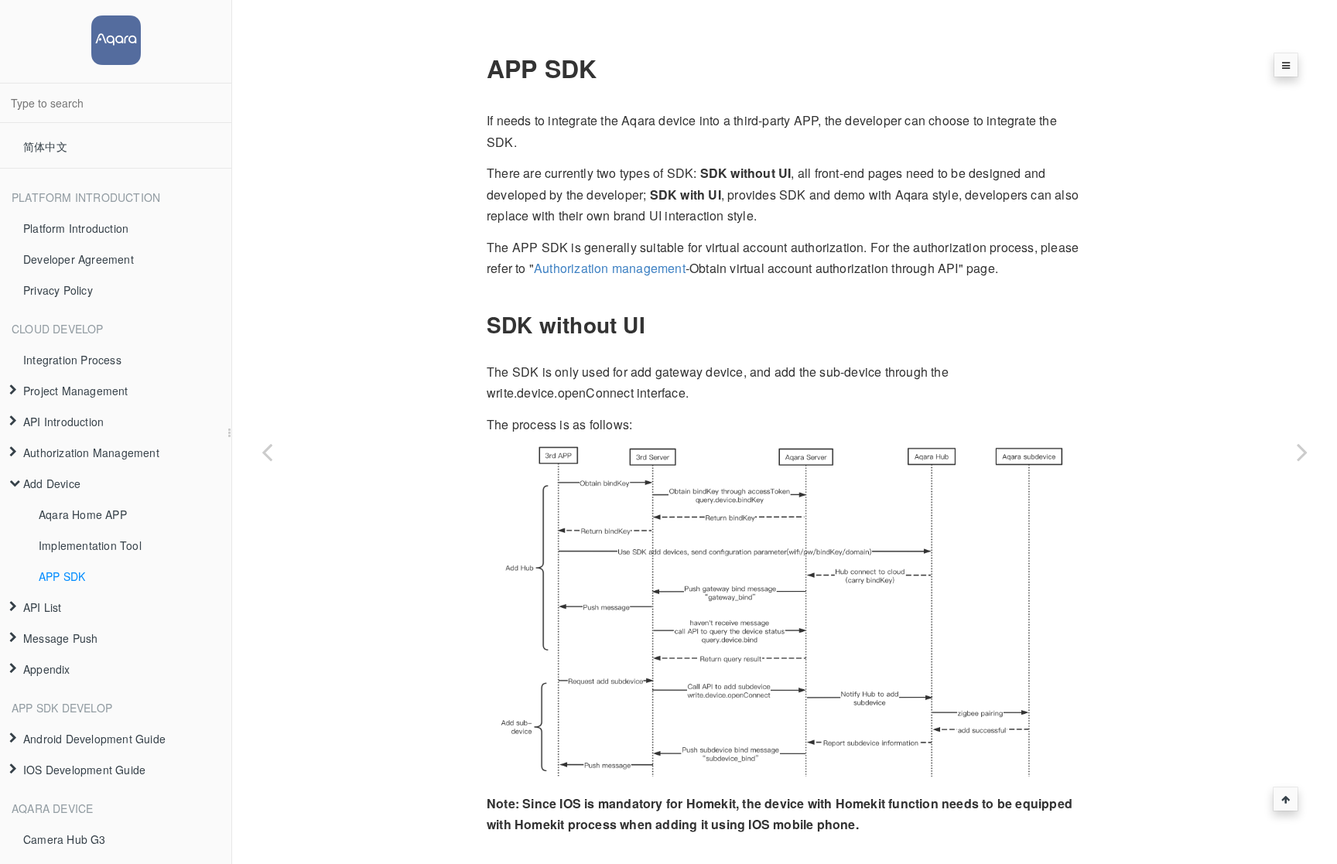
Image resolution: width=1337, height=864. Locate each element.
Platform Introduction (75, 228)
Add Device (51, 483)
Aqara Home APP (83, 514)
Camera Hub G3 (64, 839)
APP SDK (62, 576)
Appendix (46, 669)
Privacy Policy (58, 290)
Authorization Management (91, 452)
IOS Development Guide (84, 769)
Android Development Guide (94, 738)
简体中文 (45, 146)
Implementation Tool (90, 545)
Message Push (60, 638)
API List (42, 607)
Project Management (75, 390)
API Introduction (63, 421)
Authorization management (610, 268)
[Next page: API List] (1302, 451)
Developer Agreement (78, 259)
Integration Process (72, 359)
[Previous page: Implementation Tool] (267, 451)
